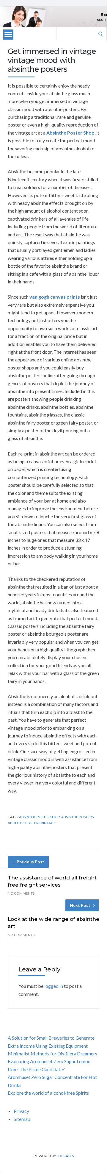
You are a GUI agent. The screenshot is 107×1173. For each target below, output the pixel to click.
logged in (53, 986)
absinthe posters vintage (32, 823)
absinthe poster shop (39, 817)
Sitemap (22, 1119)
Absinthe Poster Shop (70, 132)
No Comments (21, 893)
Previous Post (30, 861)
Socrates (65, 1156)
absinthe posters (77, 817)
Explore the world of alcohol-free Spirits (48, 1093)
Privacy (21, 1111)
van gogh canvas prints (54, 297)
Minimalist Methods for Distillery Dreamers (52, 1053)
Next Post (80, 905)
